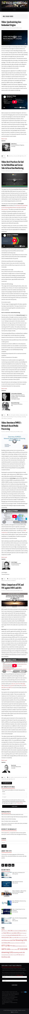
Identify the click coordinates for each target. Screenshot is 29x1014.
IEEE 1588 (24, 937)
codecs (12, 777)
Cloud (10, 578)
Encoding (8, 935)
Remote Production (19, 946)
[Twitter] (2, 865)
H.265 (26, 777)
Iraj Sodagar (13, 578)
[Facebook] (6, 865)
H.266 (2, 779)
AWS (17, 930)
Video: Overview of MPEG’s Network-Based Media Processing (11, 426)
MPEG (24, 578)
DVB (4, 935)
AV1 (9, 777)
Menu (14, 10)
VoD (15, 954)
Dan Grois (20, 777)
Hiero (12, 1012)
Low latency (5, 943)
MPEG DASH (18, 942)
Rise (8, 832)
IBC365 (20, 937)
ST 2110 (22, 949)
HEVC (5, 779)
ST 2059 (15, 949)
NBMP (2, 580)
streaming (3, 157)
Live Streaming (19, 940)
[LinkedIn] (9, 865)
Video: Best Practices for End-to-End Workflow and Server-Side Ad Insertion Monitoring (12, 165)
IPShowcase (8, 940)
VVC (14, 779)
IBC (16, 937)
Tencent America (7, 580)
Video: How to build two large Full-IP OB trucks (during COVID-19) (14, 816)
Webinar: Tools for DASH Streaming (8, 819)
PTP (12, 946)
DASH (21, 933)
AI (7, 930)
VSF (18, 954)
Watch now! (4, 138)
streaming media (19, 952)
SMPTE (5, 949)
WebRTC (22, 954)
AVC (14, 930)
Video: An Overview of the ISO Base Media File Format (12, 814)
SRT (11, 949)
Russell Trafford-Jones (17, 28)
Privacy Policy (19, 803)
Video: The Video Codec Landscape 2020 (9, 821)
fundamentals (22, 415)
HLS (13, 937)
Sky (16, 416)
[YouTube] (13, 865)
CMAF (11, 933)
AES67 (3, 930)
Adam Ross (11, 156)
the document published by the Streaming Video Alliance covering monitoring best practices (14, 207)
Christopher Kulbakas (15, 415)
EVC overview (11, 685)
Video (4, 156)
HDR (3, 937)
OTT (25, 156)
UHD (12, 954)
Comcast (15, 156)
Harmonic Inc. (23, 935)
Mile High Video (21, 156)
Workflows (10, 418)
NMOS (23, 942)
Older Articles (7, 783)
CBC (9, 415)
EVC (23, 777)
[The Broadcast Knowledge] (14, 4)
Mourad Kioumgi (9, 416)
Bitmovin (22, 930)
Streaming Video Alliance (6, 954)
